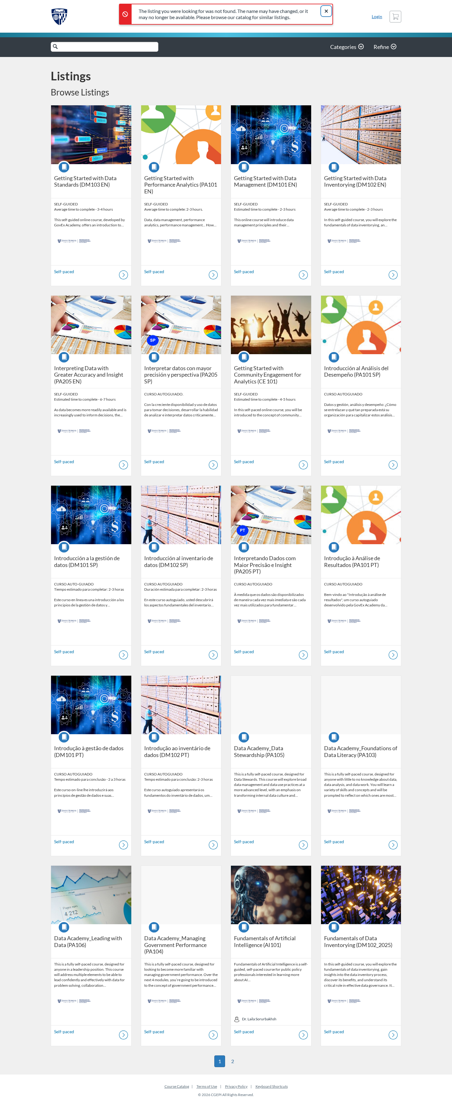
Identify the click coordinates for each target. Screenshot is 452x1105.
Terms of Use (206, 1086)
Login (377, 16)
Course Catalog (177, 1086)
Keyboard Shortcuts (272, 1086)
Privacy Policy (236, 1086)
